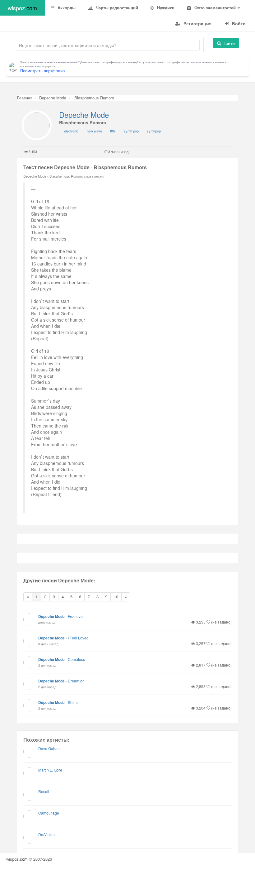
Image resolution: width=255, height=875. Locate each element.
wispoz (22, 8)
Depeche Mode (52, 98)
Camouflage (48, 812)
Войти (238, 23)
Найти (228, 43)
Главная (24, 98)
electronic (71, 130)
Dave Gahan (49, 748)
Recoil (43, 791)
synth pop (131, 130)
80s (113, 130)
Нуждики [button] (165, 8)
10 (116, 597)
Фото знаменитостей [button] (215, 8)
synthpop (154, 130)
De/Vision (46, 834)
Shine (73, 702)
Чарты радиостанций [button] (116, 8)
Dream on (76, 680)
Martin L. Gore (50, 769)
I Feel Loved (78, 637)
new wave (94, 130)
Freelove (75, 616)
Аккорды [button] (66, 8)
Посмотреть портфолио (42, 71)
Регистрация (196, 23)
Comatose (76, 659)
